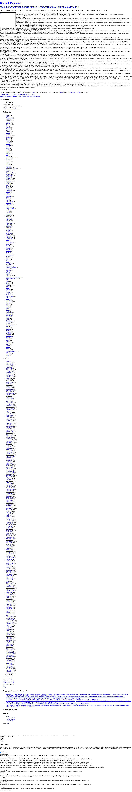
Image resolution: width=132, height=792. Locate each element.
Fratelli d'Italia (9, 207)
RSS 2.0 (61, 92)
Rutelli (7, 311)
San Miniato (9, 315)
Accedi (8, 716)
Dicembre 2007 (10, 669)
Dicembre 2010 (10, 619)
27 (8, 684)
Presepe (8, 290)
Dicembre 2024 (10, 389)
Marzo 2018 (9, 500)
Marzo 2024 (9, 401)
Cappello (8, 149)
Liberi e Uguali (9, 238)
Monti (7, 256)
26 (7, 684)
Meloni (8, 252)
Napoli (7, 262)
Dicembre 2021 (10, 438)
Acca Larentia (9, 118)
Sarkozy (8, 318)
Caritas (7, 152)
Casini (7, 156)
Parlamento (9, 275)
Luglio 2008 (9, 659)
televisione (8, 333)
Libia (7, 240)
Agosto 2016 (9, 526)
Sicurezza (8, 322)
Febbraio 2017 (9, 518)
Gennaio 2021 (9, 453)
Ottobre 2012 (9, 589)
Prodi (7, 293)
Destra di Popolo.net (10, 3)
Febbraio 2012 (9, 600)
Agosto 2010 (9, 625)
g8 (6, 209)
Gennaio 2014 (9, 568)
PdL (7, 281)
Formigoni (8, 203)
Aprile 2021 (9, 449)
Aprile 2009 (9, 647)
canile (7, 148)
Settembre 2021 (10, 442)
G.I (8, 723)
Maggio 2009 (9, 645)
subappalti (8, 332)
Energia (8, 182)
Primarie (8, 292)
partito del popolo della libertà (13, 277)
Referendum (9, 301)
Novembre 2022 (10, 423)
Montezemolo (9, 255)
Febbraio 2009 (9, 649)
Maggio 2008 (9, 662)
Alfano (7, 122)
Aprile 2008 (9, 663)
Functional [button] (2, 768)
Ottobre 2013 (9, 573)
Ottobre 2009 (9, 638)
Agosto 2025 (9, 378)
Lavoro (8, 234)
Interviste (8, 229)
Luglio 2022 (9, 429)
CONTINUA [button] (9, 736)
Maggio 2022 (9, 431)
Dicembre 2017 (10, 504)
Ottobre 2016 (9, 523)
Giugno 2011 (9, 611)
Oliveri (7, 271)
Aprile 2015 (9, 548)
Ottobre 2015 (9, 540)
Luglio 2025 (9, 379)
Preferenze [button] (3, 736)
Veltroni (8, 345)
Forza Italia (9, 204)
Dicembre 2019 (10, 471)
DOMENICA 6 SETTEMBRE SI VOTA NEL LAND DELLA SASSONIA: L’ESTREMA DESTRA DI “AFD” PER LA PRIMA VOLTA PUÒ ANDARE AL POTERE (48, 703)
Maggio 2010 (9, 629)
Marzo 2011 (9, 615)
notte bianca (9, 266)
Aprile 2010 (9, 630)
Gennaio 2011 (9, 618)
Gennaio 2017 (9, 519)
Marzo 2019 (9, 483)
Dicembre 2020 (10, 455)
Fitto (7, 200)
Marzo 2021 (9, 450)
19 (7, 682)
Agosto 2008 (9, 658)
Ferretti (8, 193)
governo (34, 92)
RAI (7, 297)
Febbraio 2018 (9, 501)
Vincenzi (8, 349)
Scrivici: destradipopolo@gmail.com (12, 108)
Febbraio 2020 (9, 468)
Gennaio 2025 (9, 387)
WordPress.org (9, 720)
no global (8, 264)
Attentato (8, 131)
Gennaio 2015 (9, 552)
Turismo (8, 340)
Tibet (7, 337)
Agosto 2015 (9, 542)
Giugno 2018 (9, 496)
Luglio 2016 (9, 527)
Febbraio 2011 (9, 616)
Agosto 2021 (9, 444)
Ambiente (8, 124)
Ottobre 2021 (9, 441)
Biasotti (8, 138)
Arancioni (8, 129)
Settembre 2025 (10, 376)
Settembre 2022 (10, 426)
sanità (7, 316)
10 (4, 681)
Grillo (7, 220)
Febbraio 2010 (9, 633)
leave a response (72, 92)
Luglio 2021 (9, 445)
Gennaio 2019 (9, 486)
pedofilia (8, 282)
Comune (8, 161)
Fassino (8, 189)
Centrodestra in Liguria (11, 157)
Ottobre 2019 (9, 474)
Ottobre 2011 (9, 605)
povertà (8, 289)
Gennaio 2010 (9, 634)
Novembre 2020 (10, 456)
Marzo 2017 (9, 516)
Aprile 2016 (9, 531)
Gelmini (8, 211)
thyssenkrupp (9, 336)
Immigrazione (9, 223)
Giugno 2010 (9, 627)
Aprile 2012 (9, 597)
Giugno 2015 (9, 545)
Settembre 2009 (10, 640)
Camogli (8, 146)
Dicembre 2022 (10, 422)
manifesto (8, 245)
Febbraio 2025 (9, 386)
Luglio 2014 (9, 560)
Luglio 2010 (9, 626)
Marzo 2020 (9, 467)
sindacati (8, 323)
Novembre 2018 (10, 489)
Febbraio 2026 (9, 370)
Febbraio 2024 (9, 402)
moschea (8, 257)
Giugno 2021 (9, 446)
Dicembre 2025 (10, 372)
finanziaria (8, 196)
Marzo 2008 (9, 664)
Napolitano (8, 263)
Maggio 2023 (9, 415)
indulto (7, 225)
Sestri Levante (9, 321)
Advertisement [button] (3, 781)
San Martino (9, 314)
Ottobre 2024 (9, 391)
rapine (7, 299)
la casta (8, 230)
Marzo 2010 (9, 632)
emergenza (8, 181)
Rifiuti (7, 307)
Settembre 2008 (10, 656)
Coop (7, 163)
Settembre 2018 (10, 492)
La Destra (8, 231)
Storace (8, 330)
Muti (7, 260)
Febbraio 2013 (9, 584)
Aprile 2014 (9, 564)
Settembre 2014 (10, 557)
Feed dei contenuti (10, 717)
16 (13, 681)
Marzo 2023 (9, 418)
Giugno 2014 (9, 562)
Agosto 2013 (9, 575)
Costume (8, 166)
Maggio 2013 (9, 579)
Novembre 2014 (10, 555)
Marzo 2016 (9, 533)
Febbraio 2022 (9, 435)
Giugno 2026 (9, 364)
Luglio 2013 (9, 577)
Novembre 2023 (10, 407)
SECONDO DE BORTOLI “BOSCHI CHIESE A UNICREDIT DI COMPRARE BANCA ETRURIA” (39, 7)
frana (7, 205)
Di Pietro (8, 174)
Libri (7, 241)
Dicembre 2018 (10, 488)
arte (7, 130)
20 (8, 682)
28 (10, 684)
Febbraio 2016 (9, 534)
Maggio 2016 (9, 530)
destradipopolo (9, 172)
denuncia (8, 170)
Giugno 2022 (9, 430)
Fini (7, 197)
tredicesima (9, 338)
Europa (8, 188)
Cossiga (8, 164)
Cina (7, 160)
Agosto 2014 (9, 559)
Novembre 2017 (10, 505)
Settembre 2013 (10, 574)
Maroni (8, 248)
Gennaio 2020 (9, 470)
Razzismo (8, 300)
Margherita (8, 246)
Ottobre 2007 (9, 671)
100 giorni (8, 115)
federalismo (9, 190)
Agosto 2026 (9, 361)
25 (5, 684)
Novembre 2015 (10, 538)
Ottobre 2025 (9, 375)
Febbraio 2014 (9, 567)
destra (7, 171)
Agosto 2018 (9, 493)
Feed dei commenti (10, 719)
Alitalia (8, 123)
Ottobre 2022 (9, 424)
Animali (8, 127)
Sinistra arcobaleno (10, 325)
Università (8, 342)
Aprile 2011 (9, 614)
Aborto (8, 116)
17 (4, 682)
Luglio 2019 (9, 478)
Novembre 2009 (10, 637)
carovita (8, 153)
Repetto (8, 305)
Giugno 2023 (9, 413)
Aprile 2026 (9, 367)
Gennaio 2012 (9, 601)
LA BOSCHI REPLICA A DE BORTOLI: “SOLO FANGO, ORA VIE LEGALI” (20, 96)
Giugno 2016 (9, 529)
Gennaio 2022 (9, 437)
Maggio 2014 (9, 563)
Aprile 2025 (9, 383)
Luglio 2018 (9, 494)
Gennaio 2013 (9, 585)
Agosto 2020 (9, 460)
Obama (8, 268)
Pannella (8, 273)
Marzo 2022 (9, 434)
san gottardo (9, 312)
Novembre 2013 (10, 571)
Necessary (4, 752)
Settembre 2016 (10, 525)
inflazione (8, 226)
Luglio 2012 (9, 593)
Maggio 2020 (9, 464)
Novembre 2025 (10, 374)
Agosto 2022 (9, 427)
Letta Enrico (9, 237)
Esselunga (8, 183)
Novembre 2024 (10, 390)
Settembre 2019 (10, 475)
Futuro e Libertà (10, 208)
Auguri (8, 133)
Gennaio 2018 (9, 503)
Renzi (7, 304)
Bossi (7, 141)
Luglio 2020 (9, 461)
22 (11, 682)
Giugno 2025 (9, 381)
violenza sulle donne (11, 351)
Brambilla (8, 142)
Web (7, 352)
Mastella (8, 249)
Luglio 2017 (9, 511)
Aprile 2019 (9, 482)
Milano (8, 253)
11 (5, 681)
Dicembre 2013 (10, 570)
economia (8, 178)
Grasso (7, 218)
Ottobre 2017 (9, 507)
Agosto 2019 (9, 477)
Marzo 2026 (9, 368)
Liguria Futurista (10, 242)
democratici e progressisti (12, 168)
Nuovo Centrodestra (11, 267)
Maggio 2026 (9, 365)
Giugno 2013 (9, 578)
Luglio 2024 (9, 396)
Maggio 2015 (9, 546)
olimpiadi (8, 270)
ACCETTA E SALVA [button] (5, 790)
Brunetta (8, 144)
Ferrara (8, 192)
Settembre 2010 (10, 623)
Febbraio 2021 (9, 452)
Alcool (7, 119)
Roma (7, 310)
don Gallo (8, 177)
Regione (8, 303)
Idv (7, 222)
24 (4, 684)
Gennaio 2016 (9, 536)
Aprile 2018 (9, 498)
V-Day (7, 344)
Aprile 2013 (9, 581)
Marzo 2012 (9, 599)
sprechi (8, 327)
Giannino (8, 214)
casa (7, 155)
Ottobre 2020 (9, 457)
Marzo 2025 (9, 385)
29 (11, 684)
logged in (8, 102)
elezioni (8, 179)
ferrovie (8, 194)
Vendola (8, 347)
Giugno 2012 (9, 594)
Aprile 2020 (9, 466)
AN (7, 126)
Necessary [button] (2, 751)
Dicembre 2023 (10, 405)
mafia (7, 244)
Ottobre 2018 (9, 490)
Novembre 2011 (10, 604)
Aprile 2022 (9, 433)
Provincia (8, 294)
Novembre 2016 (10, 522)
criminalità (8, 167)
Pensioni (8, 284)
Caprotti (8, 150)
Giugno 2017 (9, 512)
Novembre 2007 (10, 670)
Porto (7, 288)
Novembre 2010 (10, 621)
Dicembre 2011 (10, 603)
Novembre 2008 (10, 653)
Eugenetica (8, 186)
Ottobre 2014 (9, 556)
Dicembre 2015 (10, 537)
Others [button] (1, 785)
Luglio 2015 (9, 544)
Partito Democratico (11, 278)
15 (11, 681)
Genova (8, 212)
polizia (7, 286)
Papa (7, 274)
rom (7, 308)
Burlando (8, 145)
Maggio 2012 (9, 596)
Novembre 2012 (10, 588)
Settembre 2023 (10, 409)
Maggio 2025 (9, 382)
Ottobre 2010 (9, 622)
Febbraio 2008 (9, 666)
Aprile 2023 (9, 416)
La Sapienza (9, 233)
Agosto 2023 (9, 411)
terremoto (8, 334)
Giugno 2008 (9, 660)
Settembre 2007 (10, 673)
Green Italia (9, 219)
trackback (79, 92)
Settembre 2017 (10, 508)
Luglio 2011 (9, 610)
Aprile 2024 (9, 400)
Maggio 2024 (9, 398)
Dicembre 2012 (10, 586)
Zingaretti (8, 353)
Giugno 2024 (9, 397)
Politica (8, 285)
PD (7, 279)
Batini (7, 134)
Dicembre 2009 (10, 636)
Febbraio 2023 (9, 419)
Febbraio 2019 (9, 485)
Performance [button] (3, 773)
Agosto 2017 (9, 509)
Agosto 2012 (9, 592)
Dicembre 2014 (10, 553)
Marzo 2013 (9, 582)
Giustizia (8, 215)
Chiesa (7, 159)
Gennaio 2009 (9, 651)
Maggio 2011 (9, 612)
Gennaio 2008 (9, 667)
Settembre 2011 (10, 607)
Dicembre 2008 (10, 652)
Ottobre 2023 (9, 408)
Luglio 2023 (9, 412)
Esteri (7, 185)
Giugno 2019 (9, 479)
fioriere (8, 198)
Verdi (7, 348)
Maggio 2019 (9, 481)
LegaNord (8, 236)
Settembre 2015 (10, 541)
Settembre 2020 (10, 459)
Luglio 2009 (9, 642)
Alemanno (8, 120)
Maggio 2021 (9, 448)
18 (5, 682)
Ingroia (8, 227)
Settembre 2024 (10, 393)
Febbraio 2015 (9, 551)
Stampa (8, 329)
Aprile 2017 (9, 515)
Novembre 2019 (10, 472)
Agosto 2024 (9, 394)
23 (13, 682)
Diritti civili (9, 175)
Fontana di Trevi (10, 201)
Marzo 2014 (9, 566)
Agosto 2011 (9, 608)
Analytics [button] (2, 777)
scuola (7, 319)
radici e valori (9, 296)
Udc (7, 341)
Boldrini (8, 140)
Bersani (8, 137)
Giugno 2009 (9, 644)
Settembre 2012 (10, 590)
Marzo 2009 (9, 648)
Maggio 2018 (9, 497)
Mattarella (8, 251)
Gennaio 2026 (9, 371)
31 (4, 686)
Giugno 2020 (9, 463)
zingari (7, 355)
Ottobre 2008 (9, 655)
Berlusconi (8, 135)
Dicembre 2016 (10, 520)
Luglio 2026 (9, 363)
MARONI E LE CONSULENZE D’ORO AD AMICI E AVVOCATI (18, 94)
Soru (7, 326)
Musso (7, 259)
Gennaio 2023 (9, 420)
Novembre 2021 (10, 439)
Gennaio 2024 (9, 404)
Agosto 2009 (9, 641)
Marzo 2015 (9, 549)
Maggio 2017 (9, 514)
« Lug (4, 687)
